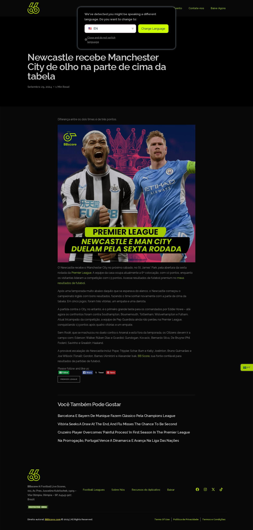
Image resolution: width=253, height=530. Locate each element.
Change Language (153, 28)
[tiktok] (222, 489)
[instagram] (206, 489)
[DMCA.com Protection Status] (38, 508)
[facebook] (198, 489)
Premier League (81, 272)
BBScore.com (53, 519)
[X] (214, 489)
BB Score (144, 356)
